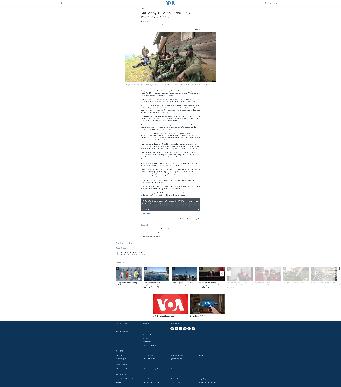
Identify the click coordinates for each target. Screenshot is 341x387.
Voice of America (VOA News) (153, 203)
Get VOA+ (147, 379)
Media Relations (176, 382)
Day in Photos (148, 355)
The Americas (147, 331)
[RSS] (189, 328)
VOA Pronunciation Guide (207, 382)
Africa (143, 9)
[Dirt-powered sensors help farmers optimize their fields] (296, 274)
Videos (201, 355)
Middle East (147, 342)
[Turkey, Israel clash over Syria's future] (324, 274)
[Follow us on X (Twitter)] (176, 328)
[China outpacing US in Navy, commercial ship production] (184, 274)
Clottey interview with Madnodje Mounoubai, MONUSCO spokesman (166, 201)
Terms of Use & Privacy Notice (126, 379)
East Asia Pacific (148, 335)
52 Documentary (176, 359)
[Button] (197, 29)
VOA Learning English (151, 369)
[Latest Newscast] (276, 3)
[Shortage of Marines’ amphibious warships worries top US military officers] (156, 274)
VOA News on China (177, 355)
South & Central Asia (150, 345)
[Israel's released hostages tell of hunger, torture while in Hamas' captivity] (240, 274)
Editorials (174, 369)
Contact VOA (175, 379)
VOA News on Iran (150, 359)
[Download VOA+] (207, 304)
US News (119, 328)
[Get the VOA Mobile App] (170, 304)
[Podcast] (193, 328)
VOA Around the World (151, 382)
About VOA (119, 382)
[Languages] (265, 3)
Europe (145, 338)
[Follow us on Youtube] (180, 328)
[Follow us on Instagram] (184, 328)
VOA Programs (121, 355)
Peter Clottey (146, 21)
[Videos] (271, 3)
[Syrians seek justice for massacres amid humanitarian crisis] (268, 274)
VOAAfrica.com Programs (124, 369)
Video (118, 263)
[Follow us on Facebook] (172, 328)
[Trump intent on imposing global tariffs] (129, 274)
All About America (122, 331)
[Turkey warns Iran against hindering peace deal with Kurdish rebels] (212, 274)
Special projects (121, 359)
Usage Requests (204, 379)
